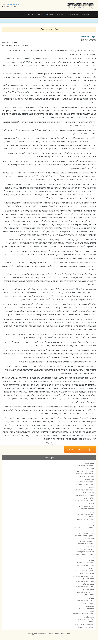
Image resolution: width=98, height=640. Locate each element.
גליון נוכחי (86, 14)
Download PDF (75, 449)
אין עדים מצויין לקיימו (86, 533)
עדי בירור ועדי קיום (86, 482)
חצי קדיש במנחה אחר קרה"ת (83, 614)
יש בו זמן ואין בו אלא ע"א (84, 541)
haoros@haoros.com (13, 4)
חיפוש (39, 14)
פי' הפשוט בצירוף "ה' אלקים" (83, 624)
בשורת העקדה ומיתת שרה (84, 563)
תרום (22, 14)
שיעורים (60, 14)
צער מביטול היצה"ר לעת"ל (83, 471)
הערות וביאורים (72, 14)
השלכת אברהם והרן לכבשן (84, 627)
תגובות (30, 14)
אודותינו (50, 14)
